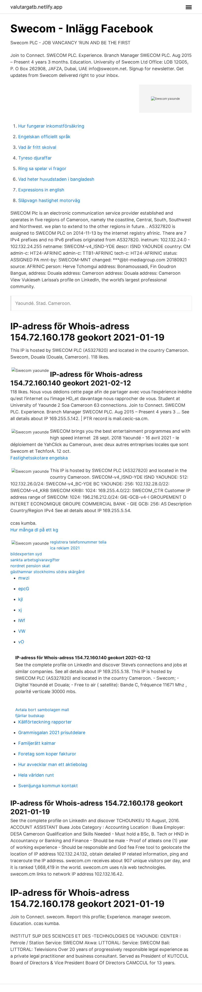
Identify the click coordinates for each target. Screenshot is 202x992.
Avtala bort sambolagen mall (42, 709)
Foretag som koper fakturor (47, 753)
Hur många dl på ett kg (34, 529)
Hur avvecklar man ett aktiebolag (52, 764)
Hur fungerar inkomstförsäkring (51, 126)
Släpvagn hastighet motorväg (49, 200)
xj (20, 609)
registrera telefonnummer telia (78, 542)
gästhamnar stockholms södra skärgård (47, 571)
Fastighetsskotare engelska (39, 457)
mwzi (23, 578)
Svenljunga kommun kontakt (48, 785)
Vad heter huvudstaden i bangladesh (56, 179)
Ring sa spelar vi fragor (42, 168)
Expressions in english (41, 189)
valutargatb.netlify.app (36, 6)
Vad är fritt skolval (37, 147)
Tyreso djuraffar (35, 157)
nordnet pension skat (30, 565)
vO (21, 641)
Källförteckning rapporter (45, 721)
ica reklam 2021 (65, 547)
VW (21, 631)
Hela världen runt (36, 775)
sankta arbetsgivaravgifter (35, 559)
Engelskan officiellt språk (44, 136)
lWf (21, 620)
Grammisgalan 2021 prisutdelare (51, 732)
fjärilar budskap (29, 715)
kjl (20, 599)
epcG (23, 588)
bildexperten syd (26, 553)
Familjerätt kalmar (37, 743)
